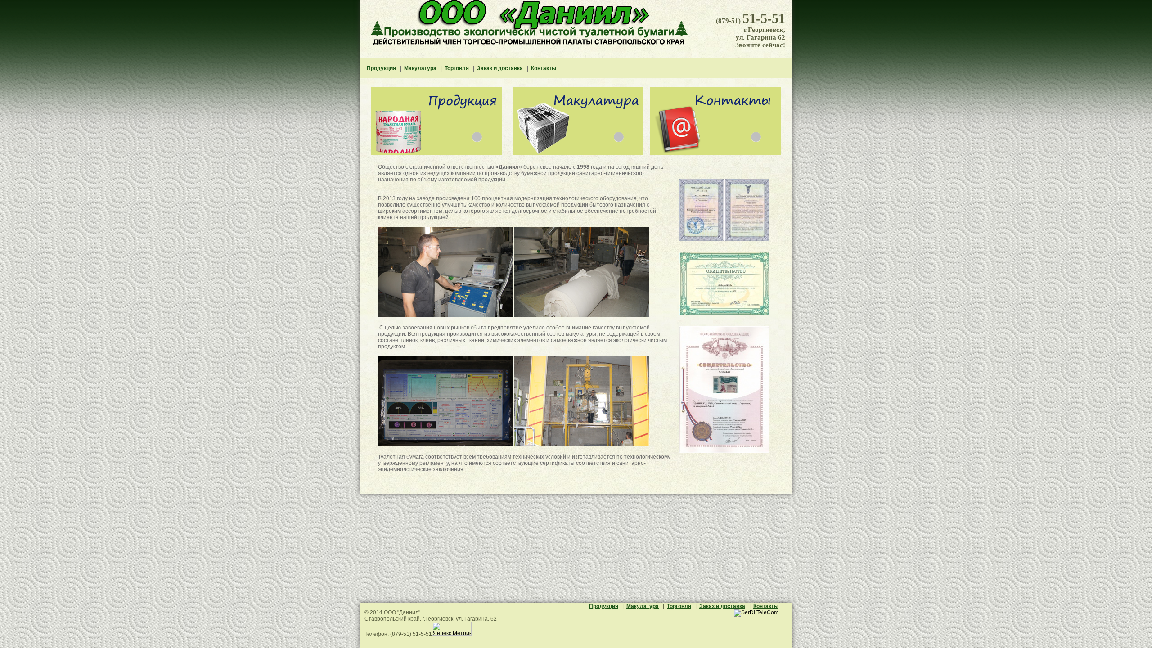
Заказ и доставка (500, 68)
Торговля (457, 68)
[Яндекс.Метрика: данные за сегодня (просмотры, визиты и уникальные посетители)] (452, 629)
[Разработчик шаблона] (756, 612)
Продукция (381, 68)
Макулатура (420, 68)
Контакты (543, 68)
